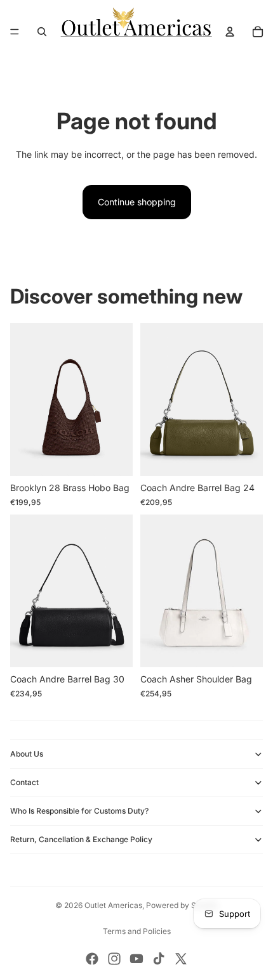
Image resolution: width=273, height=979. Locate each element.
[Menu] (14, 31)
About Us (26, 753)
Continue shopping (137, 201)
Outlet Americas (113, 905)
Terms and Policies (137, 931)
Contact (24, 782)
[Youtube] (136, 958)
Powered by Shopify (182, 905)
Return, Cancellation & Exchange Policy (81, 839)
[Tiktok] (158, 958)
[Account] (230, 32)
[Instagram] (114, 958)
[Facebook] (92, 958)
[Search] (42, 32)
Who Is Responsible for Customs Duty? (79, 811)
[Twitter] (181, 958)
